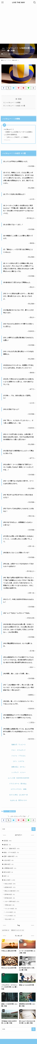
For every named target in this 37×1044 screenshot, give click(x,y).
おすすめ (5, 930)
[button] (3, 88)
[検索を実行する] (33, 829)
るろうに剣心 (13, 795)
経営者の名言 (10, 887)
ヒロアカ (21, 761)
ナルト (13, 750)
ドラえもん (22, 755)
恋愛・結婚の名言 (10, 856)
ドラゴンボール (14, 783)
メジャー (23, 772)
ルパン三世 (11, 778)
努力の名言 (8, 872)
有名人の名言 (10, 883)
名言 (6, 876)
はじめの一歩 (23, 795)
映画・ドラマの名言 (11, 852)
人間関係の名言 (10, 868)
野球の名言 (9, 905)
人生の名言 (8, 860)
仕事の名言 (8, 864)
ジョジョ (14, 755)
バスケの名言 (10, 912)
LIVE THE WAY (18, 2)
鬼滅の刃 (14, 744)
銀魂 (24, 789)
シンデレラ (15, 772)
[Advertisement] (18, 24)
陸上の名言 (9, 919)
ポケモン (23, 767)
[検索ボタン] (34, 2)
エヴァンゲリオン (16, 789)
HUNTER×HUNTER (22, 778)
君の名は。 (24, 783)
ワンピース (22, 744)
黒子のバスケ (22, 800)
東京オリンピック (17, 930)
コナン (15, 761)
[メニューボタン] (2, 2)
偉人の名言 (9, 880)
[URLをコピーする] (33, 88)
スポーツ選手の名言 (12, 901)
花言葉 (7, 840)
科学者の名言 (10, 898)
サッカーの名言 (11, 908)
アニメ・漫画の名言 (9, 53)
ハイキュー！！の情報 (13, 102)
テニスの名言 (10, 915)
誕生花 (7, 844)
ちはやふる (13, 800)
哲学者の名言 (10, 894)
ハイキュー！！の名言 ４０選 (15, 105)
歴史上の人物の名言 (12, 891)
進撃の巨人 (15, 767)
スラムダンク (21, 750)
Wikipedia (7, 140)
